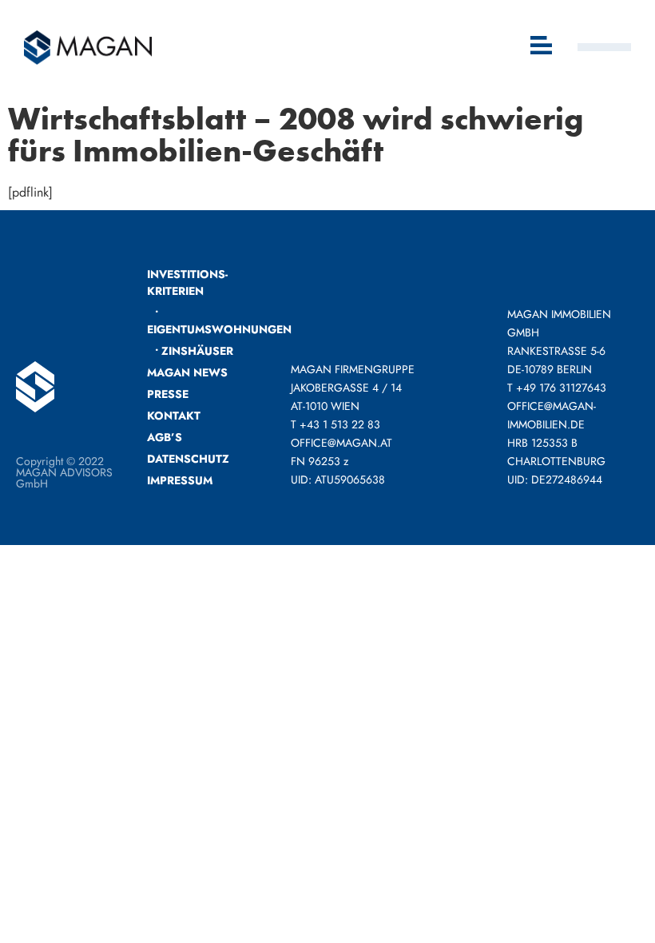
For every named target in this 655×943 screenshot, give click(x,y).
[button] (542, 46)
